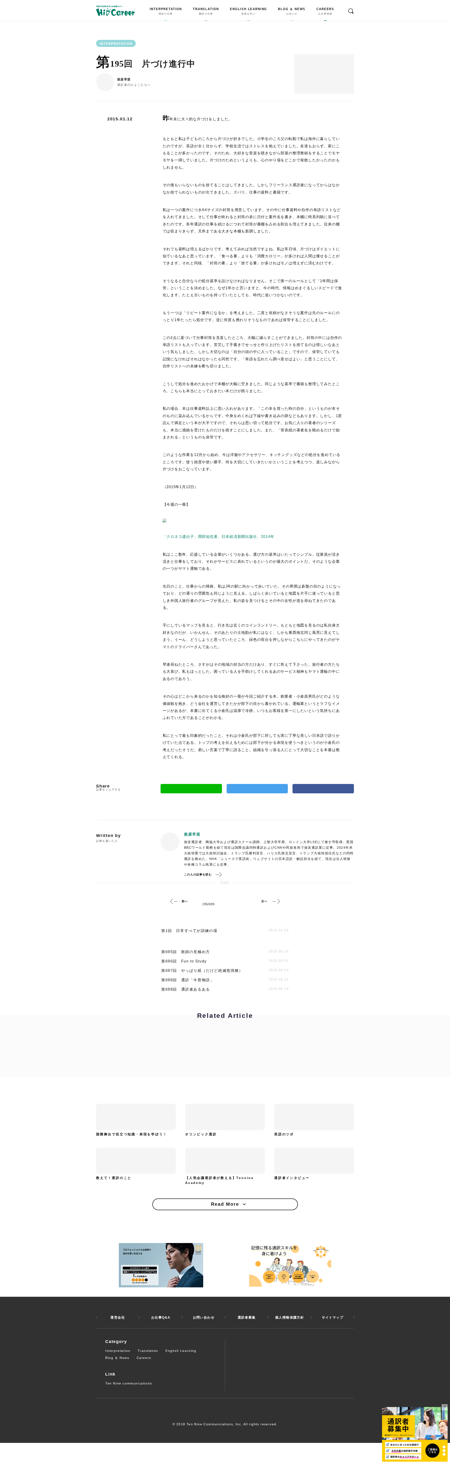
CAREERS (325, 11)
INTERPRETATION (166, 11)
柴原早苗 (124, 79)
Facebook (323, 788)
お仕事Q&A (160, 1317)
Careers (144, 1358)
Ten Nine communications (128, 1383)
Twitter (257, 788)
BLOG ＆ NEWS (291, 11)
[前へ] (173, 901)
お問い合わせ (203, 1317)
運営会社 (117, 1317)
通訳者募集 (247, 1317)
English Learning (180, 1351)
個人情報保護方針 (289, 1317)
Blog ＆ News (117, 1358)
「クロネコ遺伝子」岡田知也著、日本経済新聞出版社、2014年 (218, 537)
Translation (148, 1351)
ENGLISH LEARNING (248, 11)
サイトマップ (332, 1317)
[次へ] (276, 901)
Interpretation (117, 1351)
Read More (225, 1204)
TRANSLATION (206, 11)
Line (191, 788)
